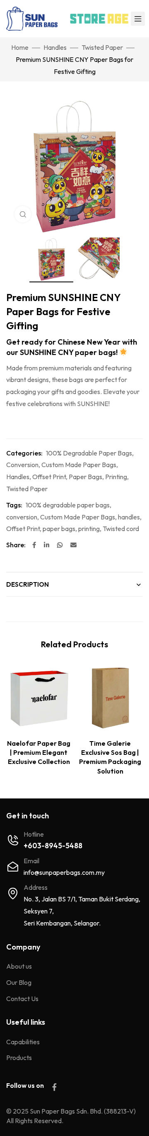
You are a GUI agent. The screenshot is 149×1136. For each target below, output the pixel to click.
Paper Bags (85, 477)
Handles (55, 47)
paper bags (59, 528)
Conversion (22, 464)
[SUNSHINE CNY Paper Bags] (51, 259)
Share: (16, 545)
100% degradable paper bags (68, 505)
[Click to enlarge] (22, 214)
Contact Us (22, 998)
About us (19, 966)
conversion (21, 517)
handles (129, 517)
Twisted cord (121, 528)
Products (19, 1057)
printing (89, 528)
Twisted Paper (102, 47)
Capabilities (23, 1042)
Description (27, 584)
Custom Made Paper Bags (78, 464)
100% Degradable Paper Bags (89, 453)
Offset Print (49, 477)
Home (20, 47)
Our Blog (18, 982)
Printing (116, 477)
